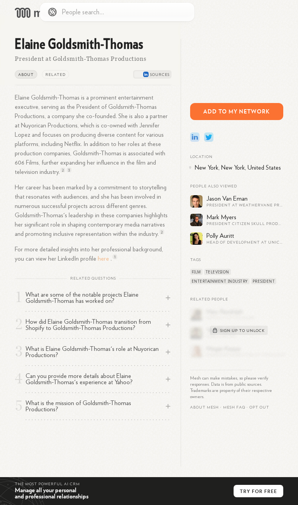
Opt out (259, 407)
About (26, 75)
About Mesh (204, 407)
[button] (234, 407)
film (196, 272)
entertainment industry (220, 281)
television (217, 272)
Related (55, 75)
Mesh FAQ (234, 407)
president (264, 281)
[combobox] (117, 12)
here (103, 259)
